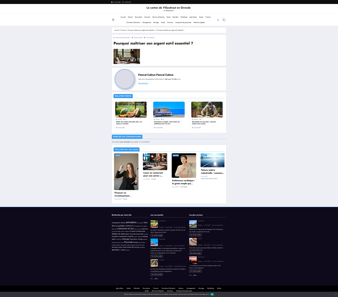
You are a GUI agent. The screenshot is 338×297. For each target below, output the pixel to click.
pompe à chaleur (142, 242)
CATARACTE (129, 226)
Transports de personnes (183, 22)
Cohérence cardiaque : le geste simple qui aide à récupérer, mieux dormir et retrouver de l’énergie (183, 182)
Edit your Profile (171, 79)
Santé (168, 17)
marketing (140, 236)
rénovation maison (117, 247)
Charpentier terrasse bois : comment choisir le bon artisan (204, 123)
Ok (212, 294)
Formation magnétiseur (125, 231)
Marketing (184, 17)
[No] (336, 294)
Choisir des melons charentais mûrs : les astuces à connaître (129, 123)
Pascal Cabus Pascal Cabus (123, 37)
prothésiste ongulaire (116, 245)
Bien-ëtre (175, 17)
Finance (208, 17)
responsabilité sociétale (125, 245)
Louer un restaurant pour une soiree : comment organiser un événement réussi (154, 174)
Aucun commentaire (179, 246)
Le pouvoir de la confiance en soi (208, 259)
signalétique (142, 247)
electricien (145, 229)
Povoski (120, 119)
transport (127, 250)
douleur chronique (137, 229)
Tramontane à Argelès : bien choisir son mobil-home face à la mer (167, 123)
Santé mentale (127, 247)
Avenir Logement (140, 222)
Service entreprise (158, 17)
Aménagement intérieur (118, 223)
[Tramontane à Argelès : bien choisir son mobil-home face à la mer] (169, 109)
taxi (120, 250)
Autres (201, 17)
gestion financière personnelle (134, 234)
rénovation (142, 245)
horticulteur (145, 234)
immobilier (115, 236)
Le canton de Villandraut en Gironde (169, 8)
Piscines (122, 242)
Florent (157, 119)
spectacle (115, 249)
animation (131, 222)
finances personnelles (116, 231)
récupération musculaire (135, 245)
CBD (134, 226)
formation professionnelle (137, 231)
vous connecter (125, 142)
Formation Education (133, 22)
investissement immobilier (125, 236)
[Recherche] (218, 20)
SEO (133, 247)
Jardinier (135, 236)
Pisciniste (128, 242)
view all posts (143, 83)
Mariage (156, 22)
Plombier (135, 242)
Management (146, 22)
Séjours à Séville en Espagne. (207, 223)
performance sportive (116, 242)
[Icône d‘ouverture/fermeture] (113, 20)
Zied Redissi (183, 187)
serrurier (137, 247)
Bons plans (138, 17)
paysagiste (145, 239)
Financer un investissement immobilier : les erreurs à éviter (125, 194)
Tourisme (147, 17)
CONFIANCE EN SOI (125, 228)
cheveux (141, 226)
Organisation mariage (136, 239)
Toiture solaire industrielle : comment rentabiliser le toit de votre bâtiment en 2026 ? (212, 171)
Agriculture (193, 17)
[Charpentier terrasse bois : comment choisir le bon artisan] (207, 109)
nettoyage (125, 239)
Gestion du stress (118, 233)
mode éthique (118, 239)
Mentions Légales (199, 22)
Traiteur (123, 250)
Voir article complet (156, 235)
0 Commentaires (150, 37)
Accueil (123, 17)
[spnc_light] (224, 20)
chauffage (137, 226)
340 (155, 279)
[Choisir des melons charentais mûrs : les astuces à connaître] (131, 109)
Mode (163, 22)
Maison (130, 17)
